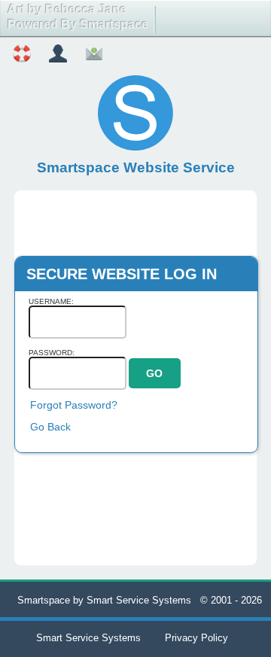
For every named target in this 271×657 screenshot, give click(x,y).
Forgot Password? (73, 405)
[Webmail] (94, 56)
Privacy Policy (196, 637)
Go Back (50, 427)
